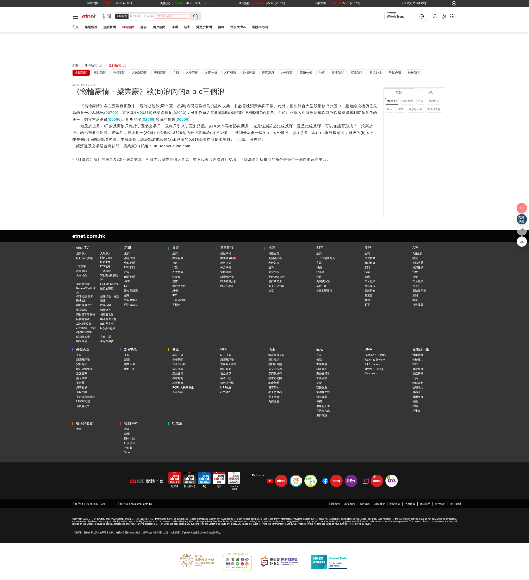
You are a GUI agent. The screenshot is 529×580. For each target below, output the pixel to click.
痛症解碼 (417, 373)
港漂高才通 (323, 392)
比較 (319, 276)
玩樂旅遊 (321, 387)
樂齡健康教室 (84, 305)
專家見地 (177, 378)
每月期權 (225, 267)
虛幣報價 (129, 364)
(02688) (149, 119)
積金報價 (225, 368)
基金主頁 (177, 354)
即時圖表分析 (228, 281)
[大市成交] (406, 3)
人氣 (430, 92)
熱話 (319, 359)
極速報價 (135, 16)
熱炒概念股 (179, 286)
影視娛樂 (321, 378)
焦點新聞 (129, 262)
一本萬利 (105, 271)
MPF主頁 (225, 354)
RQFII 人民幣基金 (183, 387)
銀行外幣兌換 (84, 368)
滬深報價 (417, 267)
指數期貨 (225, 253)
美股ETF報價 (324, 290)
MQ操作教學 (107, 328)
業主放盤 (273, 396)
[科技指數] (320, 3)
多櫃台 (176, 304)
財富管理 (321, 368)
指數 (175, 262)
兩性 (415, 401)
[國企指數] (244, 3)
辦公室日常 (323, 373)
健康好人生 (415, 109)
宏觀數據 (370, 262)
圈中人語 (129, 438)
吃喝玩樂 (105, 305)
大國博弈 (81, 275)
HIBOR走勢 (83, 401)
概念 (367, 276)
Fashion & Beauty (375, 354)
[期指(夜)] (165, 3)
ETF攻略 (105, 266)
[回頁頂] (522, 241)
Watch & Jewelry (375, 359)
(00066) (115, 119)
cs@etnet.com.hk (141, 503)
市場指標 (81, 392)
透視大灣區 (238, 27)
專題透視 (434, 100)
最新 (399, 92)
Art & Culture (372, 364)
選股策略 (370, 290)
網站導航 (425, 503)
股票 (175, 247)
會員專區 (321, 396)
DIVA (400, 109)
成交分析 (273, 272)
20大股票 (177, 272)
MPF (223, 349)
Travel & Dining (374, 368)
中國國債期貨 (228, 258)
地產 (271, 349)
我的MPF (225, 392)
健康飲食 (417, 368)
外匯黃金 (82, 349)
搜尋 (221, 27)
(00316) (145, 113)
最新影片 (81, 253)
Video (127, 452)
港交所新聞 (204, 27)
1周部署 (81, 266)
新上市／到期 (276, 286)
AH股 (175, 290)
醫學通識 (417, 354)
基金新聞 (177, 359)
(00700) (111, 113)
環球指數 (370, 258)
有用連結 (440, 503)
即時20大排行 (276, 276)
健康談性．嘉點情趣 (109, 298)
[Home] (89, 16)
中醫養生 (417, 359)
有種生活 (105, 336)
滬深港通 (417, 262)
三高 (415, 378)
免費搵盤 (273, 401)
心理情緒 (417, 387)
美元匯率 (81, 378)
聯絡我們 (379, 503)
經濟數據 (81, 387)
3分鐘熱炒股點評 (109, 277)
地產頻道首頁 (276, 354)
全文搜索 (148, 16)
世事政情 (321, 364)
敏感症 (416, 392)
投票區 (177, 423)
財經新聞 (407, 100)
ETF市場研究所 (325, 258)
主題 (319, 262)
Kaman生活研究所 (85, 290)
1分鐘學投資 (83, 323)
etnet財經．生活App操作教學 (86, 330)
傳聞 (127, 281)
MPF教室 (225, 387)
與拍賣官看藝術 (85, 314)
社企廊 (128, 447)
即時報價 (122, 16)
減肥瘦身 (417, 396)
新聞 (106, 16)
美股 (368, 247)
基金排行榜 (179, 364)
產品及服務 (107, 341)
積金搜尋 (225, 373)
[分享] (522, 230)
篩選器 (320, 272)
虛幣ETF (129, 368)
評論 (420, 100)
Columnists (371, 373)
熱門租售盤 (275, 364)
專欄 (319, 401)
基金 (175, 349)
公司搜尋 (417, 304)
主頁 (75, 27)
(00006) (182, 119)
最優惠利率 (83, 406)
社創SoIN (131, 423)
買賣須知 (273, 387)
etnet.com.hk (88, 236)
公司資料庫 (179, 299)
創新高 (176, 276)
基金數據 (177, 382)
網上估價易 (275, 392)
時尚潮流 (81, 341)
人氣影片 (105, 253)
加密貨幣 (130, 349)
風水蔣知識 (83, 284)
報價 (319, 267)
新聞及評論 (227, 276)
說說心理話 (107, 288)
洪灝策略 (81, 309)
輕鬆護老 (417, 382)
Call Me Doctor (109, 284)
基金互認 (177, 392)
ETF (319, 247)
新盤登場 (273, 359)
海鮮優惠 (321, 415)
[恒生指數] (92, 3)
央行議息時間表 (85, 396)
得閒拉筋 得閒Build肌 (84, 298)
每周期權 (225, 272)
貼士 (127, 286)
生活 (389, 109)
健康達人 (105, 309)
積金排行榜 (227, 382)
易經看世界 (107, 314)
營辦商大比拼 (228, 364)
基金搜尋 (177, 368)
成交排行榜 (275, 368)
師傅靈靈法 (83, 319)
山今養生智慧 (108, 319)
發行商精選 (275, 281)
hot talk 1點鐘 (84, 258)
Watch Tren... (396, 16)
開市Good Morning (106, 259)
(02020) (179, 113)
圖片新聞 (159, 27)
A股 (415, 247)
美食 (319, 382)
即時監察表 (227, 286)
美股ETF (321, 286)
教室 (271, 290)
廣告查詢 (364, 503)
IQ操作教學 (83, 336)
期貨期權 (227, 247)
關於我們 (334, 503)
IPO (174, 295)
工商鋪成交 (275, 373)
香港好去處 (434, 109)
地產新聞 (273, 382)
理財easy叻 (260, 27)
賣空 (175, 281)
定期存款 (81, 364)
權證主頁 (273, 253)
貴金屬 (80, 382)
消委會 (416, 410)
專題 (127, 429)
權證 (271, 247)
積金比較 (225, 378)
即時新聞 (129, 267)
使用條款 (410, 503)
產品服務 (349, 503)
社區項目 (129, 443)
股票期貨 (225, 262)
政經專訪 (81, 271)
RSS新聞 (455, 503)
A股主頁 (417, 253)
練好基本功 (107, 323)
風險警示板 (419, 290)
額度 (415, 258)
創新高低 (370, 286)
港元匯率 (81, 373)
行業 (175, 267)
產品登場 (177, 373)
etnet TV (392, 100)
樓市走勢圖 (275, 378)
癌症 (415, 364)
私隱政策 (395, 503)
